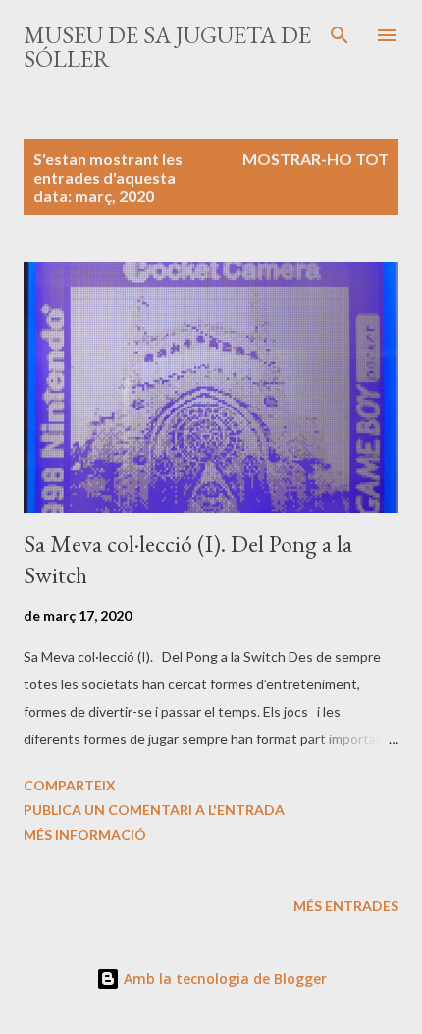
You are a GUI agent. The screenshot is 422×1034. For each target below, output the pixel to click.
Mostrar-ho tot (315, 158)
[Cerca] (339, 35)
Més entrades (345, 906)
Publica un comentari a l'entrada (154, 809)
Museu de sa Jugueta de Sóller (167, 47)
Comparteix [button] (70, 785)
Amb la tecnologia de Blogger (223, 978)
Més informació (85, 834)
